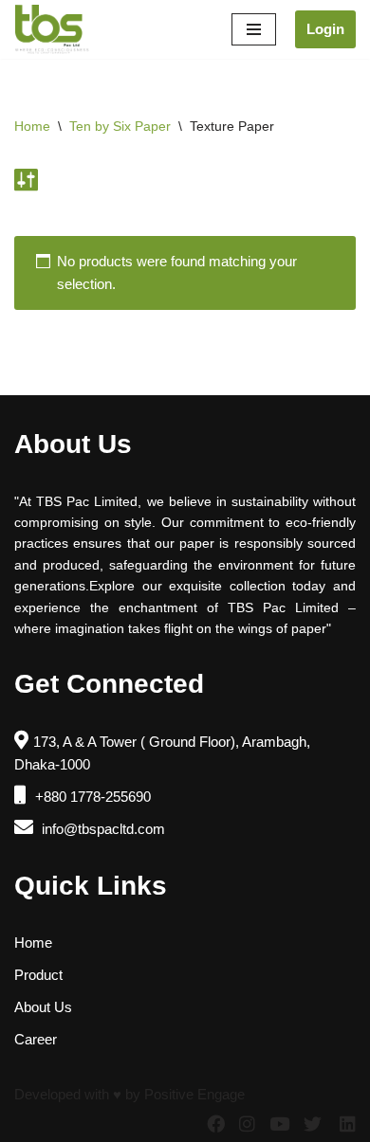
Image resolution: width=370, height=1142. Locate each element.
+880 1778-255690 (91, 797)
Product (38, 975)
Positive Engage (194, 1094)
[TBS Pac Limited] (53, 29)
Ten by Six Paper (120, 126)
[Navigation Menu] (253, 29)
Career (35, 1039)
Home (32, 126)
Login (325, 29)
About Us (43, 1007)
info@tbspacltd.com (101, 829)
